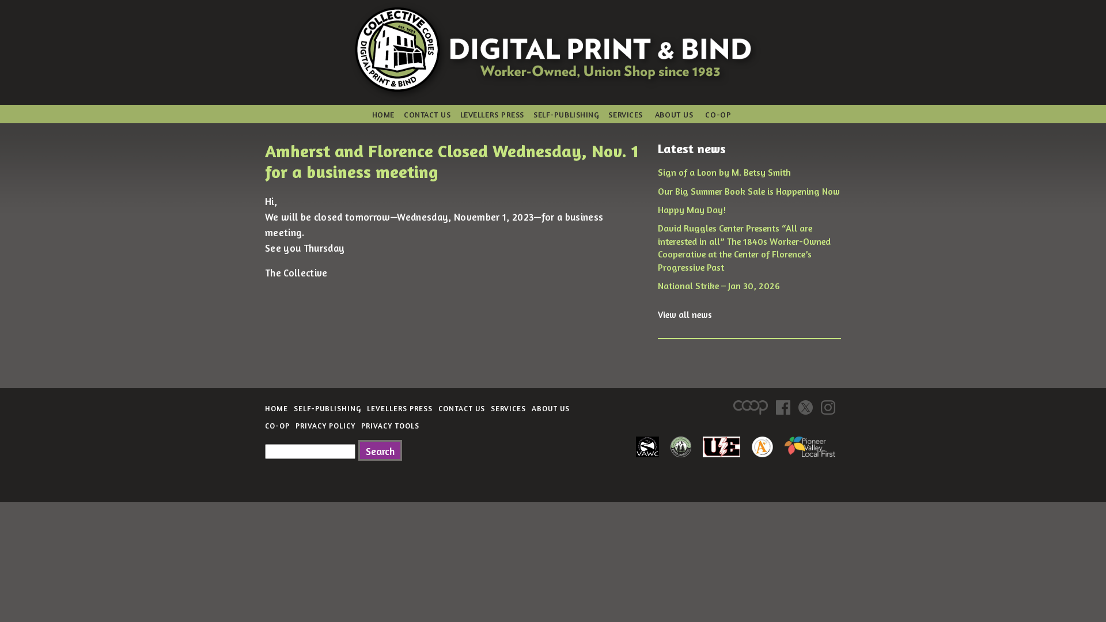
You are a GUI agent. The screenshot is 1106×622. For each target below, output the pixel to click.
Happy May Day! (692, 209)
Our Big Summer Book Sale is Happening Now (749, 191)
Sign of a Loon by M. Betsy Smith (724, 172)
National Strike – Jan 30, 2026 (719, 285)
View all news (685, 314)
